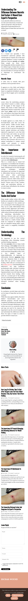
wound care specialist (7, 320)
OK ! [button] (8, 595)
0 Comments (17, 34)
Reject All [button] (14, 598)
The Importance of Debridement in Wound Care (11, 470)
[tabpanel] (12, 42)
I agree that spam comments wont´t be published (13, 564)
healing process (7, 265)
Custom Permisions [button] (17, 595)
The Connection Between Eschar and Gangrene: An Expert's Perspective (11, 508)
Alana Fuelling (4, 33)
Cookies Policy (20, 592)
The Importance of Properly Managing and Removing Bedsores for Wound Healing (12, 430)
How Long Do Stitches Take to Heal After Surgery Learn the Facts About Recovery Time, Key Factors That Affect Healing (12, 392)
